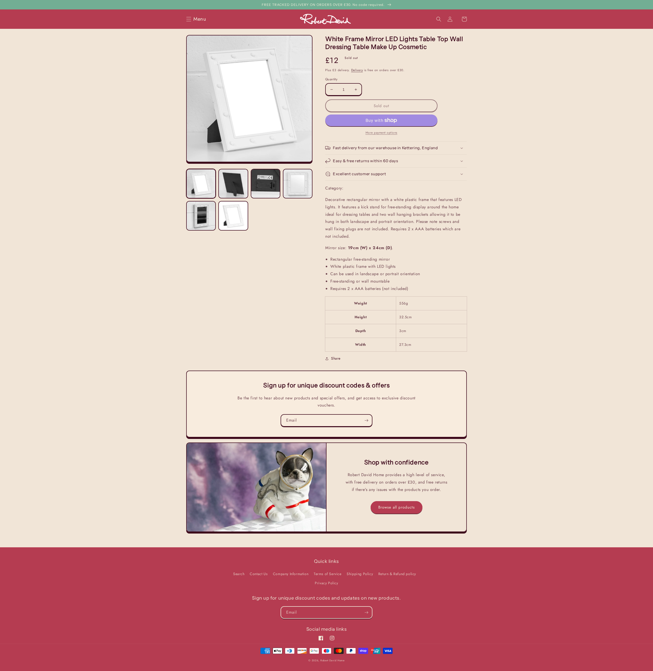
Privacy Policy (326, 583)
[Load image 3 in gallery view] (265, 183)
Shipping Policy (360, 573)
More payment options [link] (381, 132)
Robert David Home (332, 660)
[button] (197, 19)
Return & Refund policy (397, 573)
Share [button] (336, 358)
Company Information (290, 573)
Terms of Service (328, 573)
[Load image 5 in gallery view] (201, 216)
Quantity (331, 79)
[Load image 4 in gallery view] (297, 183)
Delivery (357, 70)
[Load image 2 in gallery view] (233, 183)
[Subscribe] (366, 420)
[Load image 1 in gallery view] (201, 183)
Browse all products (396, 507)
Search (239, 573)
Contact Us (259, 573)
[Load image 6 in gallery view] (233, 216)
